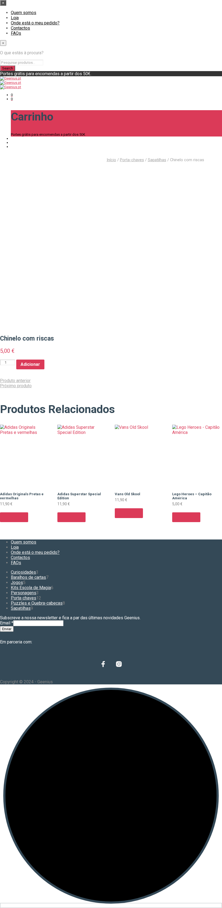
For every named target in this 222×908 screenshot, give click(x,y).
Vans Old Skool (127, 494)
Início (111, 159)
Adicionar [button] (14, 517)
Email (6, 623)
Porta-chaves (132, 159)
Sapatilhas (157, 159)
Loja (15, 17)
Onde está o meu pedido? (35, 23)
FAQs (16, 33)
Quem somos (23, 12)
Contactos (20, 28)
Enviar (6, 629)
